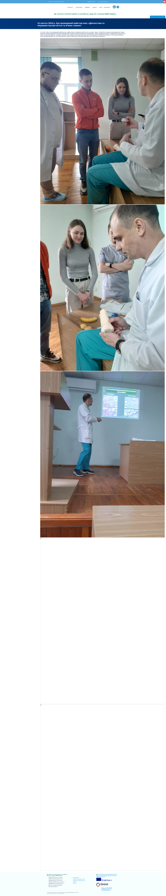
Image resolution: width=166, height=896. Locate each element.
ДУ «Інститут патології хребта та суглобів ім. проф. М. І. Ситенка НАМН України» (50, 10)
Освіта (94, 7)
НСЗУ (100, 7)
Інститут (70, 7)
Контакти (107, 7)
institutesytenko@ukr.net (53, 886)
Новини (87, 7)
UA (114, 7)
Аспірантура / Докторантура (79, 880)
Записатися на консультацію (157, 17)
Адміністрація (76, 877)
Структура (79, 7)
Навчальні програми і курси (79, 879)
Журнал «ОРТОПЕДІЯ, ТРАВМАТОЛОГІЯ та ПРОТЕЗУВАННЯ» (106, 889)
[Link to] (117, 7)
